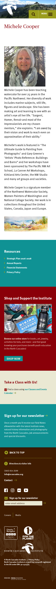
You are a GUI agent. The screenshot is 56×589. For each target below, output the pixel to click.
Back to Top (17, 452)
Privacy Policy (13, 272)
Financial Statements (17, 267)
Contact (8, 480)
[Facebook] (6, 491)
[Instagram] (12, 491)
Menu (44, 13)
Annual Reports (14, 263)
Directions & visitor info (20, 463)
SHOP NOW (13, 358)
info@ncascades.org (13, 474)
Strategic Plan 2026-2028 (19, 258)
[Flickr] (19, 491)
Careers (7, 514)
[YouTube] (26, 491)
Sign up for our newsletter (24, 415)
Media (18, 514)
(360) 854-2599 (11, 471)
